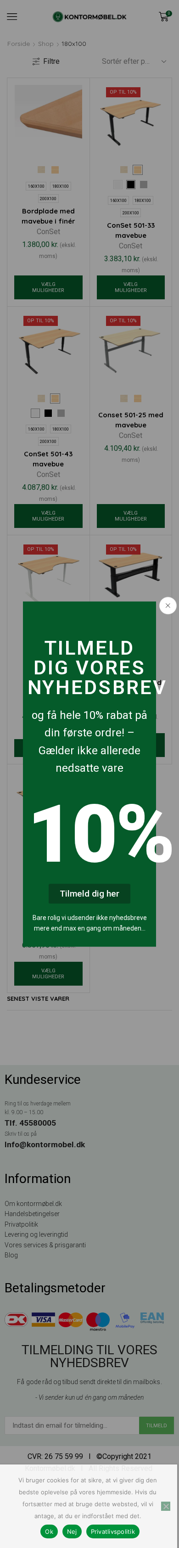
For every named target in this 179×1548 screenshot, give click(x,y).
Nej (72, 1531)
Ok (49, 1531)
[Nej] (165, 1506)
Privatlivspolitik (113, 1531)
